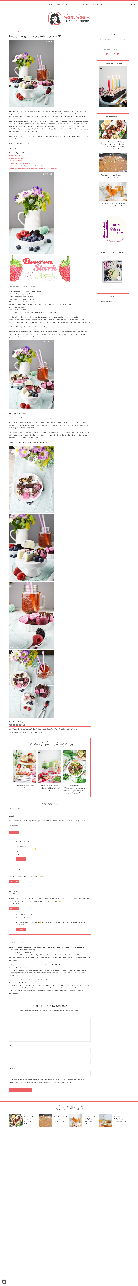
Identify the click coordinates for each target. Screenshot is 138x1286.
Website (12, 1068)
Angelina (12, 808)
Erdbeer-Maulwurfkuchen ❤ (24, 786)
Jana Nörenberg (21, 839)
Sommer (66, 731)
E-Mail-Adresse (15, 1057)
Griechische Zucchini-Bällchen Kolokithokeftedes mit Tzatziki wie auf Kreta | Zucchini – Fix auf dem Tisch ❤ (112, 145)
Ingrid (11, 891)
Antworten (14, 832)
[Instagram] (123, 2)
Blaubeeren (69, 728)
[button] (10, 725)
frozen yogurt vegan (21, 731)
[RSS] (132, 2)
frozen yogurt (61, 729)
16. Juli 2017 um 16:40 (15, 811)
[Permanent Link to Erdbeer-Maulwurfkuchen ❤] (24, 782)
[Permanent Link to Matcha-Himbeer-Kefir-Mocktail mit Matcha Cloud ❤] (49, 782)
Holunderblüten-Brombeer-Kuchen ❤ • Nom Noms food (29, 980)
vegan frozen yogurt (26, 732)
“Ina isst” (16, 114)
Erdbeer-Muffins (15, 155)
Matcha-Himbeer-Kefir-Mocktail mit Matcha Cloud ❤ (49, 788)
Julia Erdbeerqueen (16, 869)
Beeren (52, 728)
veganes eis (39, 732)
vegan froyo (13, 732)
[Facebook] (129, 2)
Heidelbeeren (49, 731)
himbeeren (59, 731)
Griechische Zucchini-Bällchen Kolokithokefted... (30, 1121)
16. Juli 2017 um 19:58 (22, 841)
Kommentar (13, 1016)
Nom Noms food (69, 18)
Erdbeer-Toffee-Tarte (16, 158)
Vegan (24, 32)
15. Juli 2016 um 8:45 (15, 871)
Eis (16, 32)
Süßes (19, 32)
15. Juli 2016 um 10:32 (22, 917)
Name (11, 1045)
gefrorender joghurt (36, 731)
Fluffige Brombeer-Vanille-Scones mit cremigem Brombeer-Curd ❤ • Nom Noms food (40, 965)
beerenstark (59, 728)
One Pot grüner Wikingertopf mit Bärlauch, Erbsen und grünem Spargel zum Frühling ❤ (74, 789)
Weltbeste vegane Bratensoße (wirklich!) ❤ (112, 176)
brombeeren (13, 729)
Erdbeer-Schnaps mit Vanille (19, 163)
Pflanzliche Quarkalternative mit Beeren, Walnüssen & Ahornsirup (33, 168)
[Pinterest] (126, 2)
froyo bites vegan (48, 729)
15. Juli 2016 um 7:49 (15, 894)
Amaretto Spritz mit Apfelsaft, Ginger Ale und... (90, 1120)
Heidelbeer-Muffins (16, 161)
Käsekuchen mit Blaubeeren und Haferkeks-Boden (27, 166)
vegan (72, 731)
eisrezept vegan (26, 729)
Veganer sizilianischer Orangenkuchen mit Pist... (120, 1120)
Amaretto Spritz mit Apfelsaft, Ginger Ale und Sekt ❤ (113, 204)
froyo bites (37, 729)
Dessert (11, 32)
